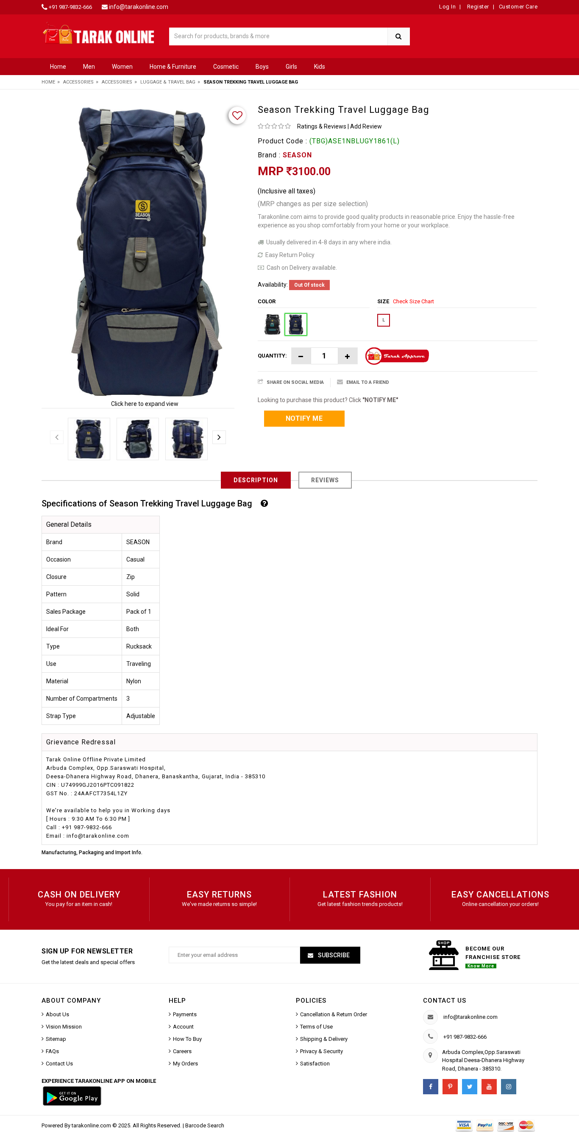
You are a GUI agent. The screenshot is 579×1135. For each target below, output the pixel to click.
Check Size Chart (413, 301)
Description (256, 480)
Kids (319, 66)
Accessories (78, 82)
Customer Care (518, 6)
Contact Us (59, 1063)
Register (477, 6)
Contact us (444, 1000)
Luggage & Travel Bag (167, 82)
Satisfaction (315, 1063)
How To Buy (187, 1039)
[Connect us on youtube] (489, 1086)
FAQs (52, 1051)
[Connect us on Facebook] (430, 1086)
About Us (57, 1014)
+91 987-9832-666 (70, 7)
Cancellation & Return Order (333, 1014)
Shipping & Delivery (324, 1039)
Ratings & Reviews (321, 126)
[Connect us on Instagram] (508, 1086)
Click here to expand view (144, 403)
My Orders (185, 1063)
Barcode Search (204, 1125)
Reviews (325, 480)
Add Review (366, 126)
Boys (262, 66)
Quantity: (272, 355)
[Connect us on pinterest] (450, 1086)
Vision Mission (64, 1026)
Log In (447, 6)
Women (122, 66)
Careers (182, 1051)
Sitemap (56, 1039)
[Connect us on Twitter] (469, 1086)
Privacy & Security (321, 1051)
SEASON (297, 155)
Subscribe (333, 955)
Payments (185, 1014)
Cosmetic (226, 66)
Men (89, 66)
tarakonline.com (92, 1125)
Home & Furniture (173, 66)
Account (183, 1026)
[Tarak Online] (99, 32)
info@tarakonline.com (138, 6)
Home (58, 66)
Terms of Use (316, 1026)
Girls (291, 66)
